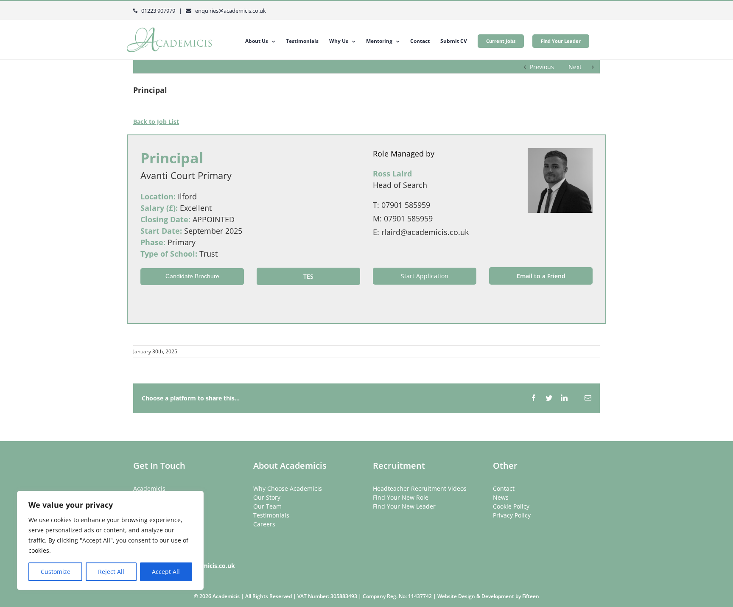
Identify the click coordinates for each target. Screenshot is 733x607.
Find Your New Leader (404, 506)
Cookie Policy (511, 506)
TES (308, 276)
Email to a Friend (541, 276)
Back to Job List (156, 121)
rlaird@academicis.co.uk (425, 232)
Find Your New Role (400, 497)
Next (575, 67)
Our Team (267, 506)
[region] (110, 540)
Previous (542, 67)
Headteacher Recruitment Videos (420, 488)
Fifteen (530, 596)
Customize (55, 572)
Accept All (166, 572)
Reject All (111, 572)
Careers (264, 524)
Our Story (266, 497)
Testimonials (271, 515)
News (501, 497)
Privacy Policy (512, 515)
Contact (504, 488)
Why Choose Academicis (287, 488)
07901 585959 (405, 205)
